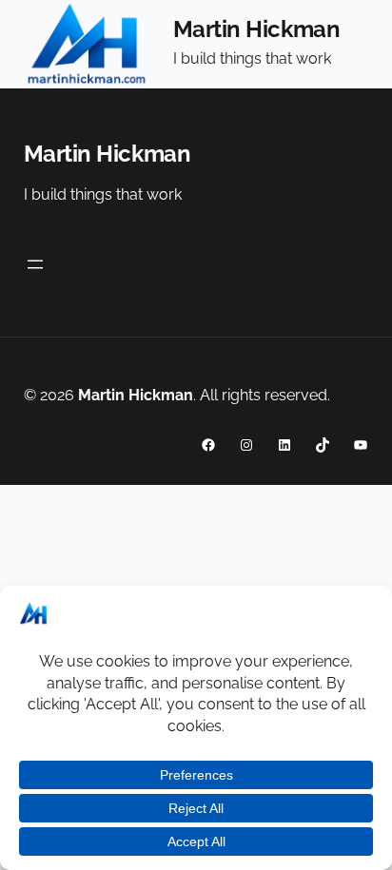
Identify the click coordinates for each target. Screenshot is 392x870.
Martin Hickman (256, 29)
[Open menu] (35, 264)
